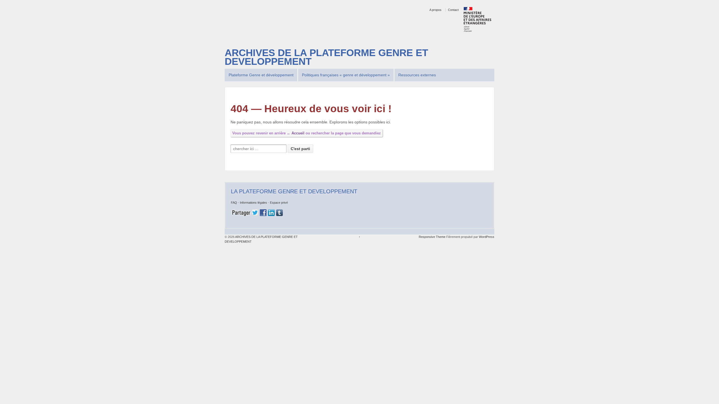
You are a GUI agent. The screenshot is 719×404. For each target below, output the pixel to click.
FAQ (234, 202)
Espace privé (279, 202)
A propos (435, 10)
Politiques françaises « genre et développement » (346, 75)
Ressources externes (417, 75)
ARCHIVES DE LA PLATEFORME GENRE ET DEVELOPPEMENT (326, 57)
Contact (453, 10)
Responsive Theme (432, 236)
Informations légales (253, 202)
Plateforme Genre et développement (261, 75)
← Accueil (295, 133)
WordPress (486, 236)
